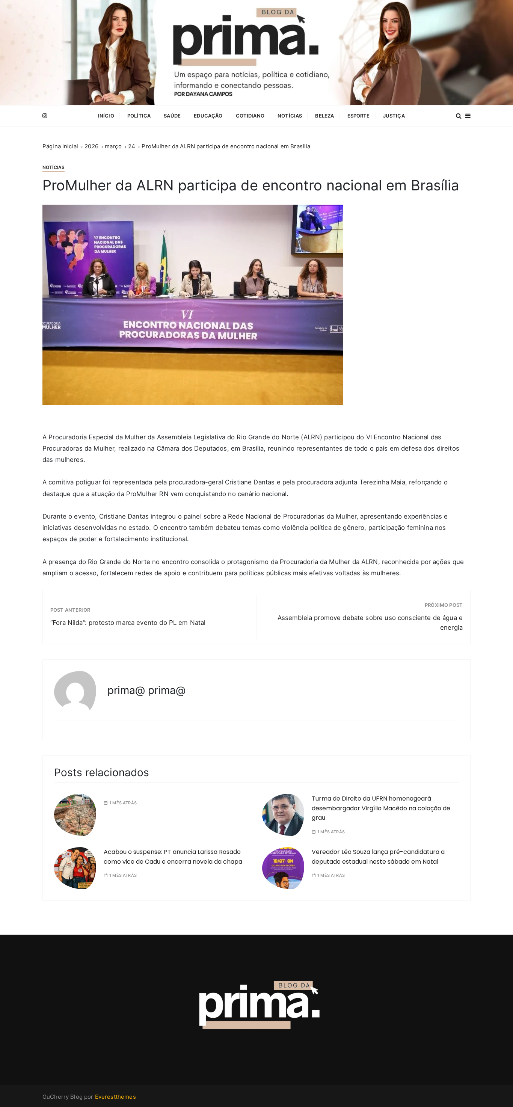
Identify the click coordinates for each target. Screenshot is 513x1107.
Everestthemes (115, 1096)
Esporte (358, 116)
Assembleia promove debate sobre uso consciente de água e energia (370, 623)
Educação (208, 116)
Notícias (290, 116)
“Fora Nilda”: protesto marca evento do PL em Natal (128, 622)
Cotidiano (250, 116)
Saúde (172, 116)
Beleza (324, 116)
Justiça (394, 116)
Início (106, 116)
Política (139, 116)
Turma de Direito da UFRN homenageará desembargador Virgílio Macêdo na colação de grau (381, 808)
